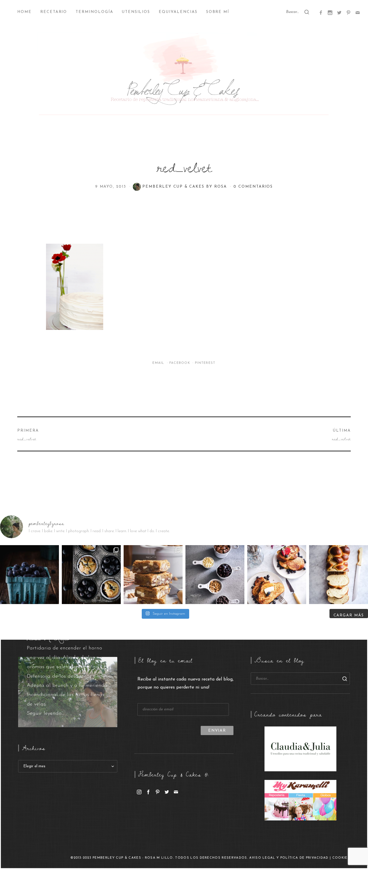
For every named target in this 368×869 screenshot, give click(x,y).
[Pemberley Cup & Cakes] (184, 74)
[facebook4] (320, 12)
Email (159, 363)
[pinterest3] (348, 12)
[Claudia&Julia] (300, 748)
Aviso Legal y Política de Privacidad (289, 858)
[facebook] (148, 792)
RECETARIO (53, 12)
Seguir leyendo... (45, 713)
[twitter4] (339, 12)
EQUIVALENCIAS (178, 12)
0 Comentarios (253, 187)
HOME (24, 12)
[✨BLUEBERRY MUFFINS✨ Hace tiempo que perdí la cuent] (91, 574)
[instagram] (139, 792)
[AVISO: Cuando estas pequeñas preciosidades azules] (29, 574)
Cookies (341, 858)
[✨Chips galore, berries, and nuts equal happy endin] (214, 574)
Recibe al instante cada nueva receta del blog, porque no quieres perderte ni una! (185, 683)
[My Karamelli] (300, 800)
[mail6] (357, 12)
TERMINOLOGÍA (94, 12)
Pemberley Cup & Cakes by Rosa (185, 187)
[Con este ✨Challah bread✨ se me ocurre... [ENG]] (338, 574)
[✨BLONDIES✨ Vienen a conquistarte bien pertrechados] (153, 574)
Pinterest (205, 363)
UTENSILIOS (136, 12)
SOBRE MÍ (217, 12)
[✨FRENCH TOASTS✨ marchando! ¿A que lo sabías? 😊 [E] (276, 574)
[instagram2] (330, 12)
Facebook (180, 363)
